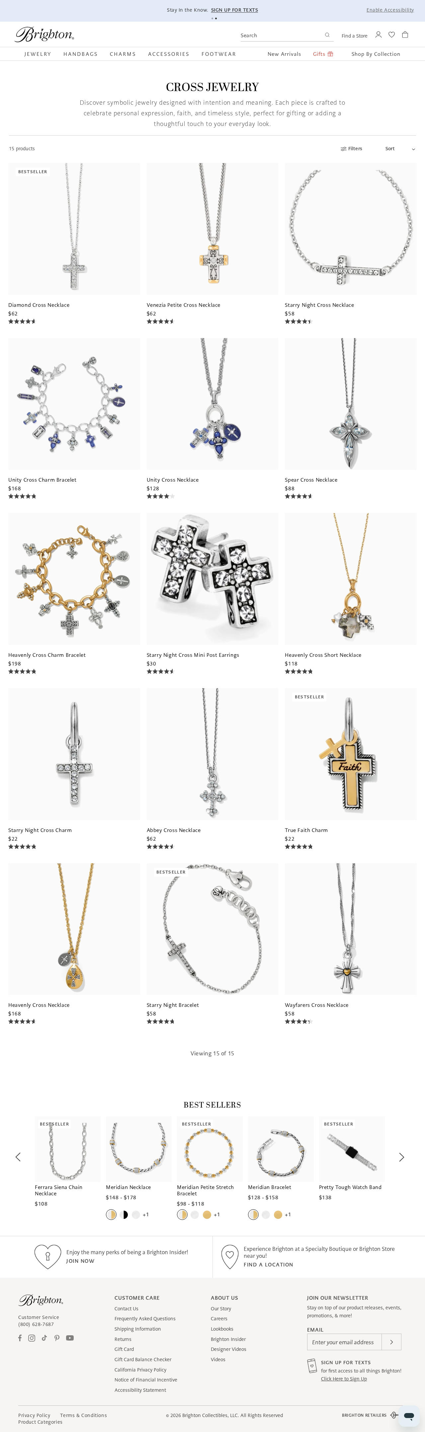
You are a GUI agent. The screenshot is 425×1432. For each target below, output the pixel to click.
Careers (219, 1319)
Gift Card (124, 1349)
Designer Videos (228, 1349)
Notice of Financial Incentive (146, 1380)
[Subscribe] (391, 1342)
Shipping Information (138, 1329)
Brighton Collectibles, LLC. (210, 1415)
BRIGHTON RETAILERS (364, 1415)
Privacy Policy (34, 1415)
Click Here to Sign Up (344, 1379)
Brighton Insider (228, 1339)
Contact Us (126, 1309)
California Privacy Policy (140, 1370)
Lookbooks (222, 1329)
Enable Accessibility (390, 10)
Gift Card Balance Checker (143, 1360)
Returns (123, 1339)
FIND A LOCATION (269, 1264)
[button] (41, 53)
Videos (218, 1360)
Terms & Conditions (83, 1415)
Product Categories (40, 1422)
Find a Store (355, 36)
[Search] (327, 36)
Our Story (221, 1309)
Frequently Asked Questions (145, 1319)
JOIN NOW (80, 1261)
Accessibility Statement (140, 1390)
